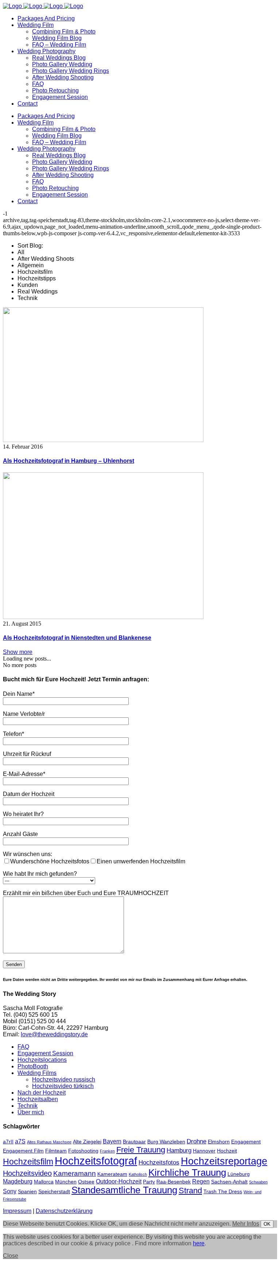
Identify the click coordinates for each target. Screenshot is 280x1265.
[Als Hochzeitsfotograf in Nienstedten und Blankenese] (103, 617)
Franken (107, 1151)
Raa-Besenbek (173, 1182)
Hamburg (179, 1150)
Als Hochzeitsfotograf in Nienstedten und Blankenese (77, 638)
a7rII (8, 1141)
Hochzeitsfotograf (96, 1161)
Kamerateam (112, 1174)
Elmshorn (219, 1141)
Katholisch (138, 1174)
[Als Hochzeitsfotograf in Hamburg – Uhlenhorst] (103, 440)
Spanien (27, 1191)
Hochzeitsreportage (224, 1161)
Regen (201, 1181)
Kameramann (74, 1173)
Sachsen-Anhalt (229, 1182)
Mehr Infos (245, 1224)
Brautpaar (134, 1141)
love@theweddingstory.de (54, 1034)
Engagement (246, 1141)
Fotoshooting (83, 1151)
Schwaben (258, 1182)
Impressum (17, 1211)
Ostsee (86, 1182)
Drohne (196, 1141)
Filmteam (56, 1151)
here (199, 1243)
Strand (190, 1190)
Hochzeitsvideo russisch (63, 1079)
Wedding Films (37, 1073)
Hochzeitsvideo (27, 1173)
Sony (9, 1191)
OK (267, 1224)
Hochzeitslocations (42, 1060)
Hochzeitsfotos (159, 1162)
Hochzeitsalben (38, 1099)
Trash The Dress (222, 1191)
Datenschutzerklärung (64, 1211)
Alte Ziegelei (87, 1141)
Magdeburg (17, 1181)
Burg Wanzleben (166, 1141)
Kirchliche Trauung (187, 1172)
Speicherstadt (54, 1191)
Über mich (31, 1112)
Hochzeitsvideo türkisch (63, 1086)
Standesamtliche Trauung (124, 1190)
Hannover (204, 1151)
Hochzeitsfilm (28, 1161)
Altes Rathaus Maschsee (49, 1142)
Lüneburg (239, 1174)
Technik (28, 1106)
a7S (20, 1141)
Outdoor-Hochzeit (118, 1181)
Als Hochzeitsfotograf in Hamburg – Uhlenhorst (68, 461)
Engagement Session (45, 1053)
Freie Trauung (140, 1149)
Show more (17, 652)
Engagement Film (23, 1151)
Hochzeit (227, 1151)
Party (149, 1182)
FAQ (23, 1047)
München (66, 1182)
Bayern (112, 1141)
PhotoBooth (33, 1066)
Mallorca (44, 1182)
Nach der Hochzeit (42, 1092)
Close (10, 1256)
